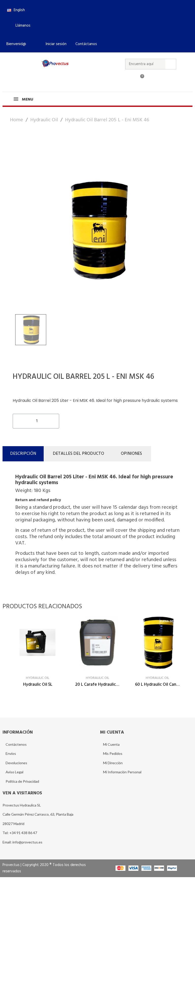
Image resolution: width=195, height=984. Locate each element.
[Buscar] (170, 64)
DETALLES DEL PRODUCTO (78, 453)
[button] (21, 26)
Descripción (23, 453)
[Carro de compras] (140, 79)
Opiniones (131, 453)
